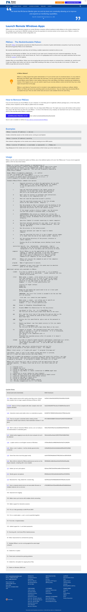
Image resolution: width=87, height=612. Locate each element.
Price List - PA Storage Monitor (35, 600)
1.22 (8, 461)
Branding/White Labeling (69, 585)
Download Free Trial (73, 2)
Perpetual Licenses (32, 593)
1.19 (8, 474)
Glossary (65, 584)
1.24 (8, 455)
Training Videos (67, 582)
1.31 (8, 398)
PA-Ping (47, 579)
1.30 (8, 413)
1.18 (8, 479)
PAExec (47, 577)
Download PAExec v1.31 (17, 116)
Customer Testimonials (51, 590)
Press (64, 596)
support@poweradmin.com (15, 576)
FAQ (64, 579)
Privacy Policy (66, 593)
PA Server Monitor (32, 581)
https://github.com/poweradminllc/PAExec (37, 120)
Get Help (10, 599)
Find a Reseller (31, 604)
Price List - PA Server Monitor (35, 598)
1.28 (8, 428)
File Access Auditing (50, 600)
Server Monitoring (50, 598)
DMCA (65, 595)
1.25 (8, 448)
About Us (65, 590)
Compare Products (32, 577)
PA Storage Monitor (32, 582)
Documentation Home (68, 577)
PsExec (14, 45)
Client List (48, 591)
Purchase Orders (32, 591)
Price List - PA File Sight (33, 601)
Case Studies (49, 593)
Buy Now (59, 2)
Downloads (30, 579)
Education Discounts (33, 603)
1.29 (8, 419)
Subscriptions (31, 595)
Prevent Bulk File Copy (51, 601)
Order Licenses (31, 590)
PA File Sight (31, 584)
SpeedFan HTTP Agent (51, 581)
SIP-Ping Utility (49, 582)
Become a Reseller (32, 606)
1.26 (8, 442)
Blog (64, 591)
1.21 (8, 468)
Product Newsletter (68, 598)
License (14, 57)
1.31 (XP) (9, 406)
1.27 (8, 435)
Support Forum (66, 581)
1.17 (8, 485)
